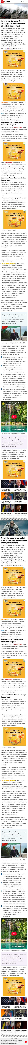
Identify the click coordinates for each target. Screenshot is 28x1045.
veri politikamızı (6, 1043)
